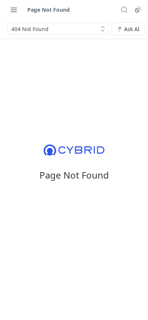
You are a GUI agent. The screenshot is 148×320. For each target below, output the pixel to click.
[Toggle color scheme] (138, 9)
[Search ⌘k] (124, 9)
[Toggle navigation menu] (14, 9)
